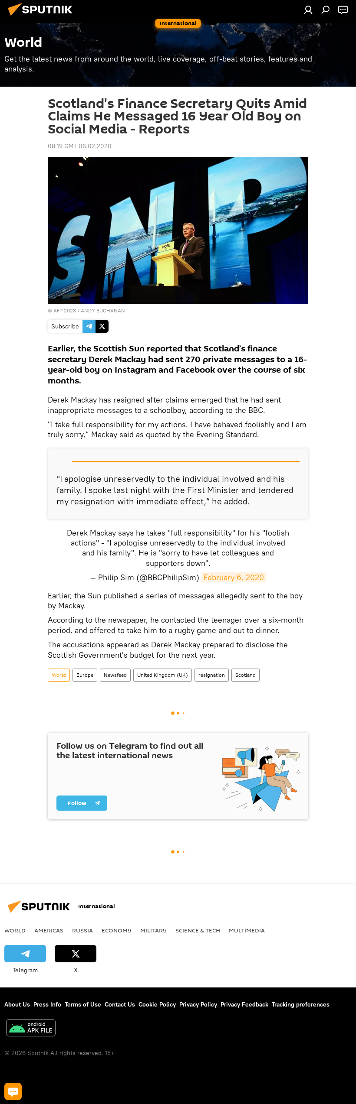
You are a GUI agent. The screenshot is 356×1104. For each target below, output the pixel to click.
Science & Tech (197, 930)
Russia (82, 930)
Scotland (245, 675)
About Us (17, 1004)
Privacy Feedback (244, 1004)
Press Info (47, 1004)
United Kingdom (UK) (162, 675)
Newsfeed (115, 675)
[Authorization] (308, 9)
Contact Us (120, 1004)
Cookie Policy (157, 1004)
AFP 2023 (64, 310)
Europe (84, 675)
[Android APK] (30, 1029)
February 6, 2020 (234, 577)
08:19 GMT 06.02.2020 (80, 146)
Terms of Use (83, 1004)
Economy (117, 930)
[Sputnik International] (42, 17)
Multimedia (247, 930)
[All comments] (13, 1091)
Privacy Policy (198, 1004)
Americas (48, 930)
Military (153, 930)
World (59, 675)
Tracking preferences (301, 1004)
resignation (211, 675)
